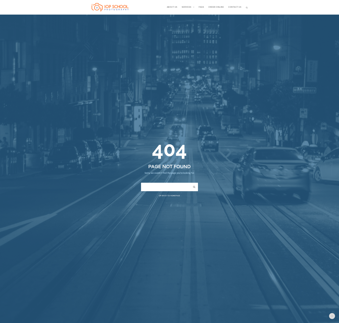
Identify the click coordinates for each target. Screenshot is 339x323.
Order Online (216, 7)
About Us (172, 7)
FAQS (201, 7)
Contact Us (234, 7)
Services (186, 7)
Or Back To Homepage (169, 195)
